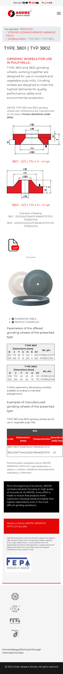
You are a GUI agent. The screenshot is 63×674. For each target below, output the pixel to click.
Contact (19, 652)
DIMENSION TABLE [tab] (25, 318)
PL (43, 2)
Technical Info (27, 649)
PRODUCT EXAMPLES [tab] (26, 322)
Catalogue (14, 649)
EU (21, 2)
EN (47, 2)
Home (5, 649)
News (16, 2)
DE (51, 2)
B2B (33, 2)
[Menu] (59, 13)
